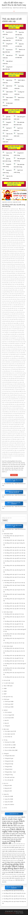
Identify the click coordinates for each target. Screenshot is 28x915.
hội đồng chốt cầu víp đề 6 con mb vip (15, 553)
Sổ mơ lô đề (7, 680)
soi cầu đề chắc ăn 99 (17, 304)
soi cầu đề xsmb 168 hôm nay (17, 369)
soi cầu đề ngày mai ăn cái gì (16, 332)
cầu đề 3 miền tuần (13, 218)
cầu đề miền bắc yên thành (18, 223)
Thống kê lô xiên (9, 761)
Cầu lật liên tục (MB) (10, 745)
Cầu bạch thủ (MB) (10, 742)
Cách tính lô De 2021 (13, 822)
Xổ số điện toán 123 (10, 734)
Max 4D (7, 723)
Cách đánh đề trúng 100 (17, 837)
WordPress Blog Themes (10, 912)
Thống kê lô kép (9, 764)
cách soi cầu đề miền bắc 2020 (14, 212)
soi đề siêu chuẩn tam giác (16, 441)
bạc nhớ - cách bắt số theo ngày (11, 817)
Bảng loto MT (8, 788)
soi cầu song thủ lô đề (12, 410)
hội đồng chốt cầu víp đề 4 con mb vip (15, 550)
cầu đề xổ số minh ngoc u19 (8, 236)
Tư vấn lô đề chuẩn (9, 683)
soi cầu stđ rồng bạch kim (18, 413)
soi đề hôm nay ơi (19, 435)
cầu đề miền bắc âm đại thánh (15, 220)
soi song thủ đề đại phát (14, 452)
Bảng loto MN (8, 791)
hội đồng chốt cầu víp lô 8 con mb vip (15, 582)
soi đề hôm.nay (17, 437)
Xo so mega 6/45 (9, 715)
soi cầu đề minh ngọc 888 (12, 323)
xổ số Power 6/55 (9, 717)
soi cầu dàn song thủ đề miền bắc (13, 295)
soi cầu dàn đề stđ (21, 286)
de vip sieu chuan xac (13, 238)
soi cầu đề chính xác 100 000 (10, 310)
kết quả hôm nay (8, 696)
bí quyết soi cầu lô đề (13, 210)
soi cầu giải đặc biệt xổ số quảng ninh (16, 378)
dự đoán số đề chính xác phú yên (10, 242)
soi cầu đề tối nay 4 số (12, 352)
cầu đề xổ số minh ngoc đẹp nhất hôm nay (12, 229)
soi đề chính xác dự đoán (15, 428)
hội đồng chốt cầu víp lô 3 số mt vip (14, 626)
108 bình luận (15, 209)
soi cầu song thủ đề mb (12, 398)
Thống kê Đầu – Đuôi (10, 772)
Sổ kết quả (6, 699)
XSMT (5, 694)
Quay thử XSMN (9, 799)
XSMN (5, 691)
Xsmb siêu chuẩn (17, 202)
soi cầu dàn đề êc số (8, 876)
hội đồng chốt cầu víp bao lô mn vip (14, 648)
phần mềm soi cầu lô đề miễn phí (12, 255)
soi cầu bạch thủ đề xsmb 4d (9, 280)
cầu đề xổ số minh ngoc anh (17, 227)
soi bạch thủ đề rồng (11, 268)
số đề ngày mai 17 (11, 880)
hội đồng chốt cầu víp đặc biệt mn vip (15, 655)
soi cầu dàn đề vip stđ (7, 288)
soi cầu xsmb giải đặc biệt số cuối (15, 419)
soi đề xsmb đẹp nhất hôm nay (15, 443)
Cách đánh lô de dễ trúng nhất (13, 826)
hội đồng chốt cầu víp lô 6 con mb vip (15, 577)
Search (5, 520)
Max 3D (7, 720)
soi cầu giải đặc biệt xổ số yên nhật (10, 380)
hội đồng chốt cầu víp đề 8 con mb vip (15, 555)
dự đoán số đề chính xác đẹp (18, 240)
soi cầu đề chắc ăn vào (11, 308)
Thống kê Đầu (8, 766)
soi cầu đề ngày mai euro (16, 336)
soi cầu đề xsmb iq (17, 371)
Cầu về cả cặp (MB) (10, 747)
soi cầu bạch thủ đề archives (15, 269)
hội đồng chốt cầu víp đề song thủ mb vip (13, 205)
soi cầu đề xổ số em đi (16, 362)
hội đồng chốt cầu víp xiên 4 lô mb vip (15, 608)
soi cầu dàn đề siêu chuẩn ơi (11, 874)
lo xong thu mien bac (14, 253)
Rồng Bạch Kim (16, 868)
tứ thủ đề (15, 454)
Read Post (14, 475)
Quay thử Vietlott (9, 804)
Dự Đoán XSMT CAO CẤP (14, 849)
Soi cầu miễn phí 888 (16, 391)
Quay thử (6, 794)
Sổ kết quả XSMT (9, 704)
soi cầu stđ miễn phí (7, 413)
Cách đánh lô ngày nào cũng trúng (13, 830)
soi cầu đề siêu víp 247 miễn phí (13, 347)
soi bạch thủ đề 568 (10, 266)
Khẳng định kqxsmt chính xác (12, 860)
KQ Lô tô (6, 783)
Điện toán (6, 729)
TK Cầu (5, 740)
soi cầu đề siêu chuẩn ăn (13, 343)
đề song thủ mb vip (12, 251)
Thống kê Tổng (9, 774)
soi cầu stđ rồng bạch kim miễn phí (10, 415)
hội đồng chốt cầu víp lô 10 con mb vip (15, 547)
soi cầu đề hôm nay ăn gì (11, 317)
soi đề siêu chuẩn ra (16, 439)
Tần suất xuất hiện (10, 777)
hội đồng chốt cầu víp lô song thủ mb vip (14, 893)
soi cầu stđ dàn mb (13, 411)
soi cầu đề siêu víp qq (15, 349)
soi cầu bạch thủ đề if (10, 273)
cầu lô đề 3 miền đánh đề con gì (18, 843)
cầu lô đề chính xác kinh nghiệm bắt (9, 845)
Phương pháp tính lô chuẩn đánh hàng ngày (13, 866)
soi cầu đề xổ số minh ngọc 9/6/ (14, 365)
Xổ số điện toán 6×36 (10, 731)
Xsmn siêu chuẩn (8, 646)
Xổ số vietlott (8, 712)
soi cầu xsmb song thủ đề (13, 424)
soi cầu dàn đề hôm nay (10, 286)
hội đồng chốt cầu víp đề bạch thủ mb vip (15, 898)
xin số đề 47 (10, 456)
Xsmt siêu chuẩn (8, 612)
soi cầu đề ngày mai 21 (16, 328)
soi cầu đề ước (5, 358)
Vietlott (6, 710)
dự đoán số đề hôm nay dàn (14, 245)
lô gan (20, 860)
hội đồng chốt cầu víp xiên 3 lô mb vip (15, 606)
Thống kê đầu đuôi (10, 755)
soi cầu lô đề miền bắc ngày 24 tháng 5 (13, 387)
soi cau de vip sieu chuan (13, 299)
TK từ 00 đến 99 (9, 780)
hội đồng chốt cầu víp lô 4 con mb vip (15, 574)
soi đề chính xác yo (13, 432)
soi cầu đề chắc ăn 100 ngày (14, 303)
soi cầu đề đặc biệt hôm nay (12, 316)
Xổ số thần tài (8, 736)
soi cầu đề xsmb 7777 (7, 371)
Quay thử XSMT (9, 801)
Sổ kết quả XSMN (9, 707)
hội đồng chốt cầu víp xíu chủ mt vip (14, 643)
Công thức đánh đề (11, 842)
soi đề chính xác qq (16, 430)
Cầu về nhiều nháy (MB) (11, 750)
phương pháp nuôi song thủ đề (11, 262)
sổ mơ (5, 807)
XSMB (5, 688)
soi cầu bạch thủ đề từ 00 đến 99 (14, 275)
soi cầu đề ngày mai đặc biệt (9, 334)
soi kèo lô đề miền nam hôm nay (15, 446)
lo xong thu (20, 251)
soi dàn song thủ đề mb (14, 426)
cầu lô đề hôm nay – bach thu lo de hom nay (14, 3)
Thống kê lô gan (9, 758)
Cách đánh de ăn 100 (12, 824)
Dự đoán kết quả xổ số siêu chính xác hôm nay (13, 853)
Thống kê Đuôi (8, 769)
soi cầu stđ (21, 410)
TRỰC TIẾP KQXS (8, 686)
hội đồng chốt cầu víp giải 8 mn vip (14, 658)
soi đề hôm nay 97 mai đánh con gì (15, 434)
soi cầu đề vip (13, 358)
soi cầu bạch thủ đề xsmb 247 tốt (16, 279)
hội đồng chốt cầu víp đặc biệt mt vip (15, 621)
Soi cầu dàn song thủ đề (19, 288)
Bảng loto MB (8, 785)
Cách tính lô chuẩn (10, 821)
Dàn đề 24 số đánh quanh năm (12, 847)
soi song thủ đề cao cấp (10, 450)
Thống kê (7, 726)
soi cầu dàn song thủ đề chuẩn (9, 290)
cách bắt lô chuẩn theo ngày (13, 818)
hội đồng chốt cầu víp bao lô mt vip (14, 614)
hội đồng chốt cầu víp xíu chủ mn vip (14, 677)
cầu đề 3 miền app (14, 216)
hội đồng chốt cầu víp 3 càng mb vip (14, 540)
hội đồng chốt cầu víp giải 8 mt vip (14, 624)
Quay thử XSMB (9, 796)
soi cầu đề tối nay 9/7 (14, 354)
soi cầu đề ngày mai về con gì (14, 341)
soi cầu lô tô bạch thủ (19, 389)
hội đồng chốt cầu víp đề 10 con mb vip (15, 558)
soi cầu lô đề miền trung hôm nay (13, 878)
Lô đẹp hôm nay (11, 862)
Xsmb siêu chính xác (7, 202)
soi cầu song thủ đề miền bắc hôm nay (14, 402)
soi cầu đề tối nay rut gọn (18, 356)
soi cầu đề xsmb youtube (11, 375)
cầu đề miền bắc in (16, 221)
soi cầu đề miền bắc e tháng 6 (15, 319)
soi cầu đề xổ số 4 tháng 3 (14, 360)
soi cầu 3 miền (13, 872)
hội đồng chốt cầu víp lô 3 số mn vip (14, 661)
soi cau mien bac (6, 391)
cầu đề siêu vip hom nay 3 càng (10, 225)
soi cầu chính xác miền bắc (15, 282)
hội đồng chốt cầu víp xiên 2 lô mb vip (15, 603)
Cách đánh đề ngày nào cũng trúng (13, 836)
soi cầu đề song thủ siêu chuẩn (12, 351)
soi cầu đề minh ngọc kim (15, 327)
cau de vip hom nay (17, 214)
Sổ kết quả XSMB (9, 701)
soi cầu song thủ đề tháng (14, 406)
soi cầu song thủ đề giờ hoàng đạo (14, 395)
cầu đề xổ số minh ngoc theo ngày (15, 234)
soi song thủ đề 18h (13, 448)
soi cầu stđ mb (21, 411)
